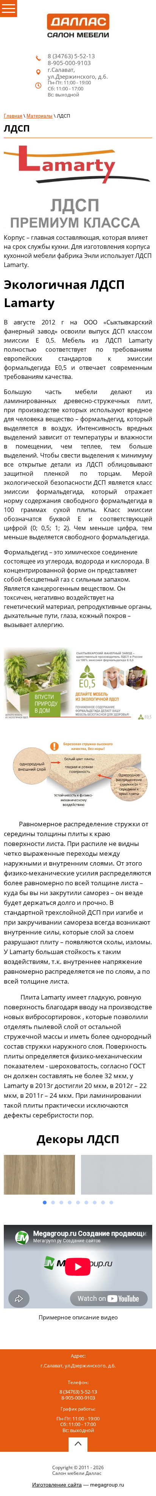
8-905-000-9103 (69, 63)
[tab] (45, 1202)
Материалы (40, 116)
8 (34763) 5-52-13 (71, 56)
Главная (13, 116)
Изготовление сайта (57, 1485)
